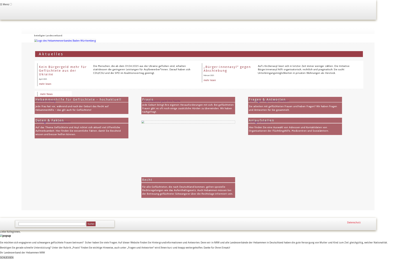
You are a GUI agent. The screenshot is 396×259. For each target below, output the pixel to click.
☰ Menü (4, 4)
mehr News (46, 94)
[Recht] (188, 122)
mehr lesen (45, 83)
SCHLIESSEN (6, 257)
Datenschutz (354, 222)
